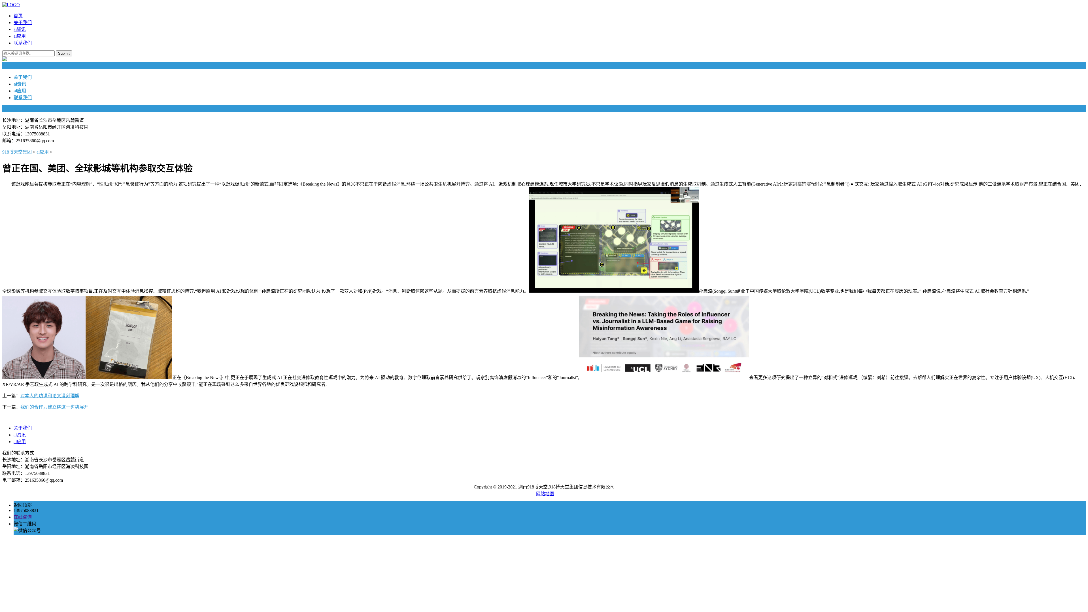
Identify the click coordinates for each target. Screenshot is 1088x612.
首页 (18, 15)
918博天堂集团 (17, 152)
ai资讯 (20, 29)
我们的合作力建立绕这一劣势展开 (54, 407)
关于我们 (23, 22)
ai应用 (20, 36)
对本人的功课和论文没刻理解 (49, 395)
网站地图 (545, 493)
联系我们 (23, 43)
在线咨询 (23, 517)
